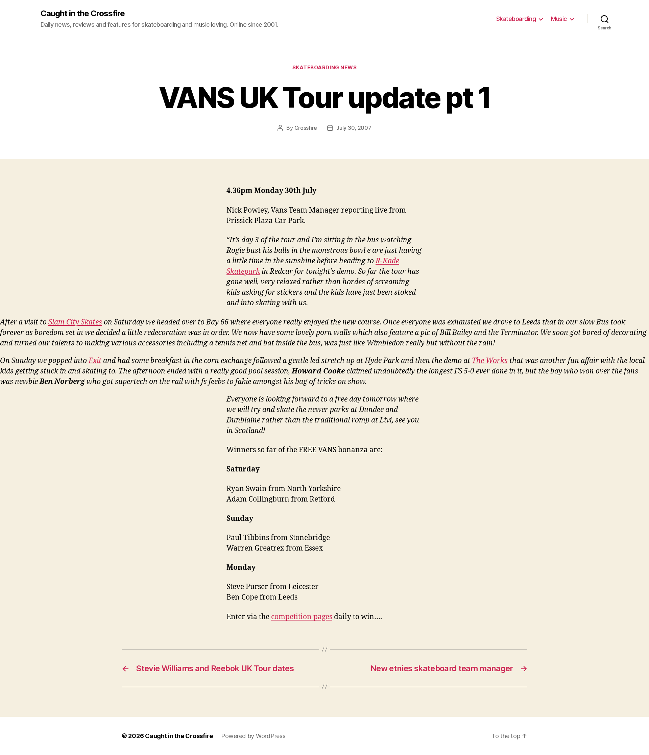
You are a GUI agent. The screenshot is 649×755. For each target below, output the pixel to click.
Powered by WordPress (253, 735)
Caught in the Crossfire (83, 13)
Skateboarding (516, 18)
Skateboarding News (324, 68)
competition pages (301, 617)
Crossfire (305, 127)
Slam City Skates (75, 322)
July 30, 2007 (353, 127)
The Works (490, 360)
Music (559, 18)
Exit (95, 360)
